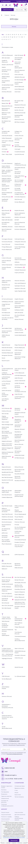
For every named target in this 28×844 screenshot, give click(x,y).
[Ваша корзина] (25, 5)
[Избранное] (21, 5)
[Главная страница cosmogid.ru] (16, 5)
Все (3, 34)
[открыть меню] (2, 5)
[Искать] (25, 9)
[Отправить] (25, 749)
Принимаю (14, 840)
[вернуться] (1, 15)
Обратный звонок (7, 9)
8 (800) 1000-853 (22, 1)
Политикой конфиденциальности (14, 753)
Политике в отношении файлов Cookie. (14, 837)
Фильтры (14, 26)
